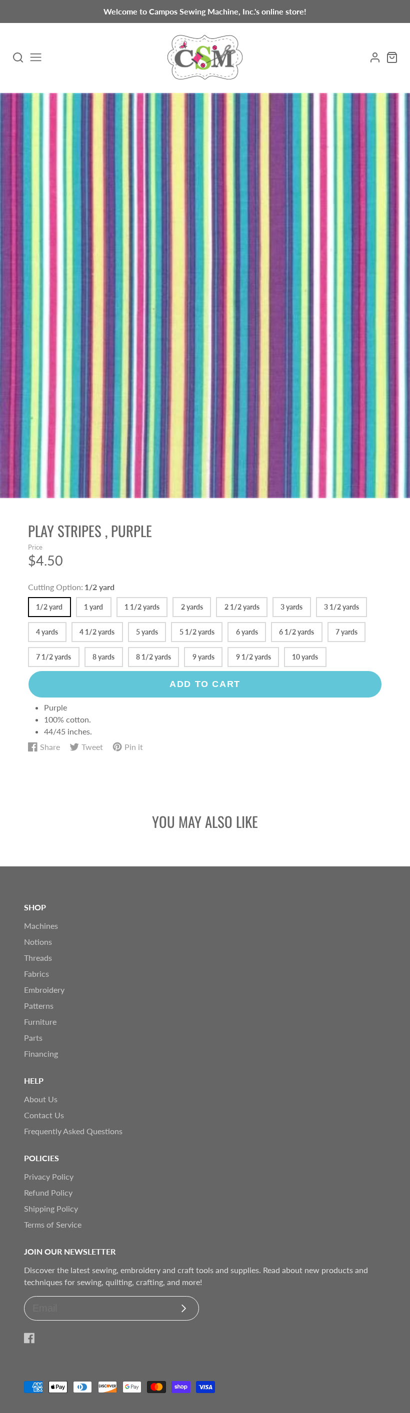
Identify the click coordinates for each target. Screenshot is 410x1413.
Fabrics (36, 973)
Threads (38, 957)
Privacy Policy (49, 1176)
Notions (38, 941)
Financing (41, 1053)
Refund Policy (48, 1192)
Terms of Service (53, 1224)
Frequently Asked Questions (73, 1131)
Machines (41, 925)
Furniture (40, 1021)
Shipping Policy (51, 1208)
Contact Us (44, 1115)
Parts (33, 1037)
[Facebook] (29, 1338)
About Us (41, 1099)
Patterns (39, 1005)
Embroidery (44, 989)
